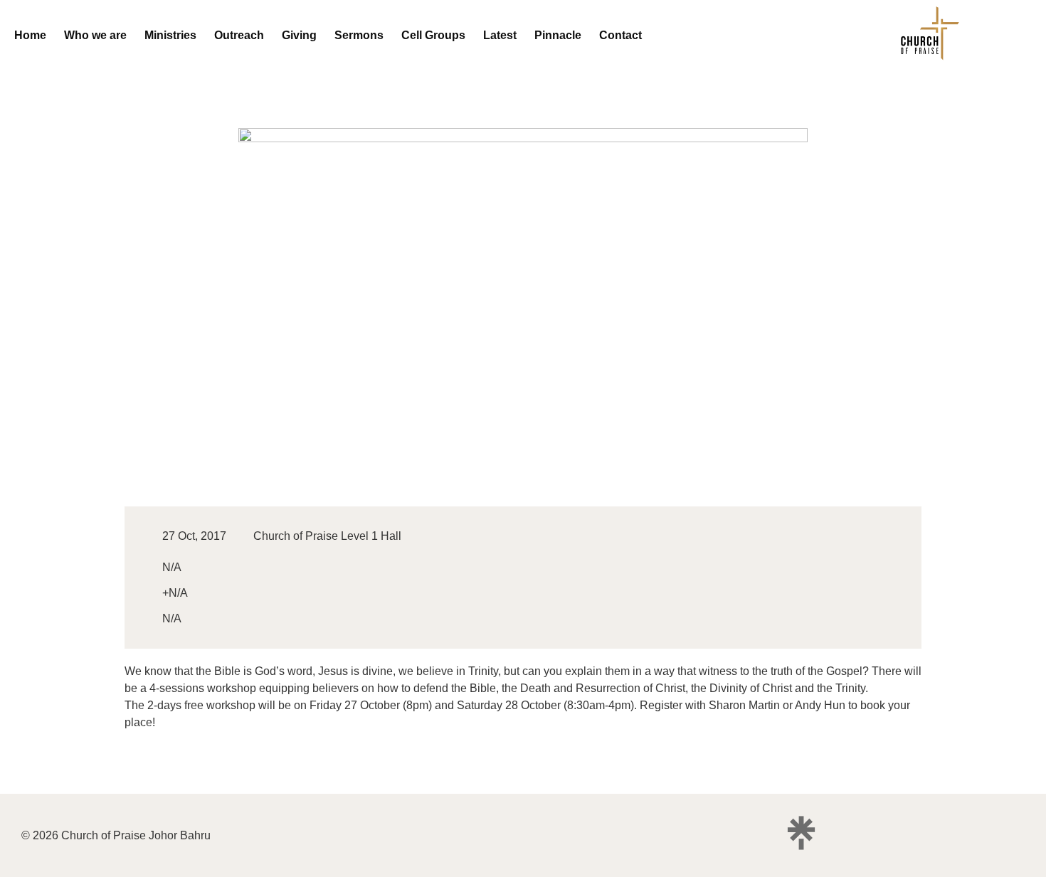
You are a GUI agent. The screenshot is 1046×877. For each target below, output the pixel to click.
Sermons (359, 35)
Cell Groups (433, 35)
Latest (500, 35)
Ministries (170, 35)
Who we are (95, 35)
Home (30, 35)
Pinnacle (557, 35)
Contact (620, 35)
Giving (299, 35)
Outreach (239, 35)
